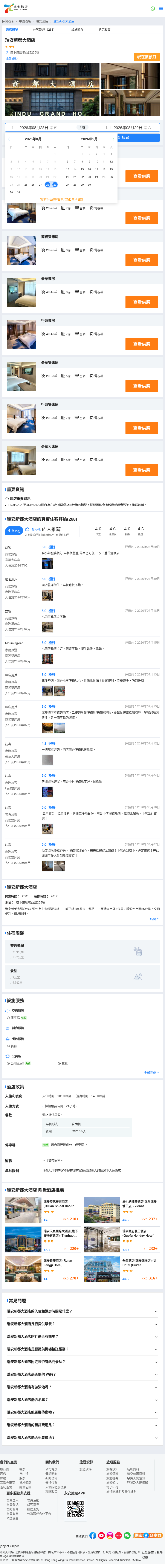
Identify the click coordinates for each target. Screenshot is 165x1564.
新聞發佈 (51, 1478)
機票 (22, 1469)
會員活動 (33, 1500)
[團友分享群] (147, 1536)
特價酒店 (8, 21)
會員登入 (12, 1500)
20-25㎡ (51, 208)
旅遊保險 (112, 1473)
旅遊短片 (112, 1482)
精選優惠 (12, 1518)
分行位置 (51, 1482)
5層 (68, 376)
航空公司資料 (136, 1473)
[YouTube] (101, 1536)
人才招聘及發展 (55, 1487)
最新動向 (51, 1473)
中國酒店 (25, 21)
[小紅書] (118, 1536)
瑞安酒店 (42, 21)
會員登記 (12, 1504)
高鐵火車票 (7, 1482)
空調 (82, 208)
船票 (22, 1478)
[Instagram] (110, 1536)
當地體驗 (25, 1482)
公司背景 (51, 1469)
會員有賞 (12, 1513)
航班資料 (133, 1469)
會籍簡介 (12, 1509)
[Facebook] (92, 1536)
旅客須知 (112, 1469)
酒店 (3, 1473)
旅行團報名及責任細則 (121, 1491)
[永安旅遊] (15, 8)
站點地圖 (148, 1552)
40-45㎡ (51, 292)
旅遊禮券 (112, 1478)
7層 (68, 208)
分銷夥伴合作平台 (39, 1513)
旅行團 (4, 1469)
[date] (43, 127)
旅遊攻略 (85, 1469)
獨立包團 (25, 1487)
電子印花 (112, 1487)
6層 (68, 250)
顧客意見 (33, 1504)
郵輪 (3, 1478)
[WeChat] (127, 1536)
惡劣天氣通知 (136, 1478)
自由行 (23, 1473)
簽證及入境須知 (137, 1482)
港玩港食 (6, 1487)
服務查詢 (33, 1509)
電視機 (98, 208)
